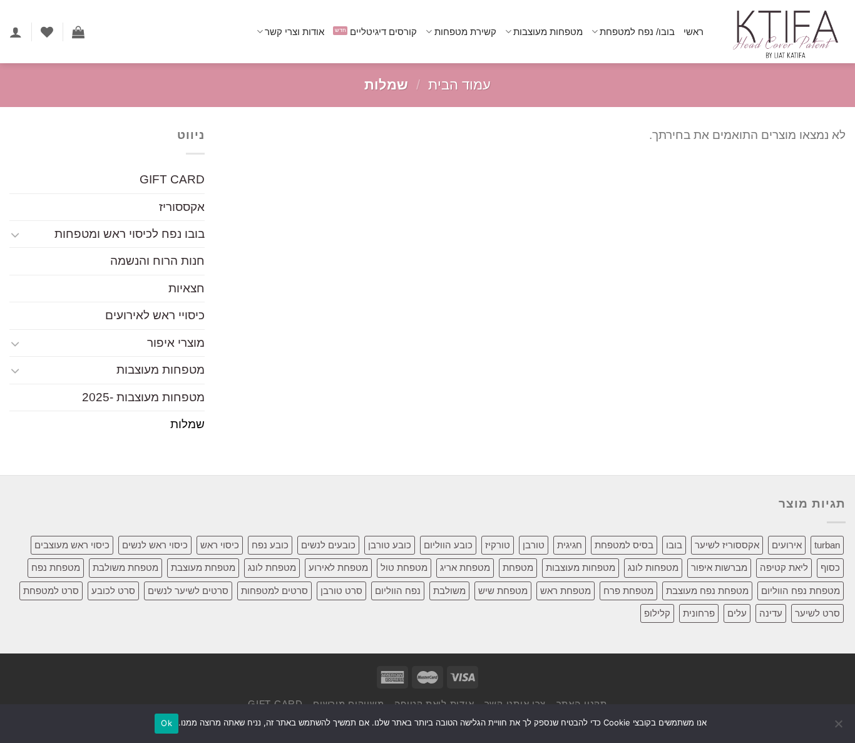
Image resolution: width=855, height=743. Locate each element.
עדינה (770, 613)
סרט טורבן (341, 590)
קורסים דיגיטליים (383, 31)
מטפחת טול (404, 567)
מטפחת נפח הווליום (800, 590)
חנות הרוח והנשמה (157, 261)
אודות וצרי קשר (294, 31)
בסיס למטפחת (624, 545)
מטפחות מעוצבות (548, 31)
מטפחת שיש (503, 590)
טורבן (534, 545)
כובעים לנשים (328, 545)
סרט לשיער (817, 613)
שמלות (187, 424)
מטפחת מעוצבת (203, 567)
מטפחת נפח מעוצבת (707, 590)
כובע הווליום (448, 545)
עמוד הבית (459, 85)
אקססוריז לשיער (727, 545)
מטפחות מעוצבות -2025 (143, 397)
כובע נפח (270, 545)
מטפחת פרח (628, 590)
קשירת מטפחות (465, 31)
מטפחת (518, 567)
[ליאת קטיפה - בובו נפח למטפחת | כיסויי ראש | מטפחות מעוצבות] (784, 31)
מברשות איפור (719, 567)
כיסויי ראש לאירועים (155, 315)
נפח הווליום (398, 590)
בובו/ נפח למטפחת (637, 31)
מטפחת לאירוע (338, 567)
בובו (674, 545)
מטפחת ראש (565, 590)
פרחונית (699, 613)
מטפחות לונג (653, 567)
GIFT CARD (172, 180)
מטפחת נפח (55, 567)
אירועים (787, 545)
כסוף (830, 567)
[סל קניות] (78, 32)
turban (827, 545)
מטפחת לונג (272, 567)
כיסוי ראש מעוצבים (72, 545)
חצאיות (186, 288)
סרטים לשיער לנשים (188, 590)
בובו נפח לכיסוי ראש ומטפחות (129, 233)
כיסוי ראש (219, 545)
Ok (166, 723)
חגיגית (569, 545)
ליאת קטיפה (784, 567)
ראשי (693, 31)
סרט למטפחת (51, 590)
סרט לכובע (113, 590)
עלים (737, 613)
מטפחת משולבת (125, 567)
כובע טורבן (389, 545)
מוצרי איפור (175, 342)
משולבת (449, 590)
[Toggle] (15, 234)
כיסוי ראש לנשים (155, 545)
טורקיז (497, 545)
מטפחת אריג (465, 567)
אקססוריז (182, 206)
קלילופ (657, 613)
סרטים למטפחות (274, 590)
